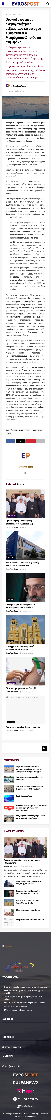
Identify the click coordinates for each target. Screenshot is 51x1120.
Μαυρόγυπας (37, 430)
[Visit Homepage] (25, 3)
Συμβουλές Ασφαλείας (24, 796)
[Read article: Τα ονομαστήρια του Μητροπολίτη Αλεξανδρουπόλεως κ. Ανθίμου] (25, 587)
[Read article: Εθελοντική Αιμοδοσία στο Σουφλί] (25, 671)
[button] (26, 1030)
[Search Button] (47, 3)
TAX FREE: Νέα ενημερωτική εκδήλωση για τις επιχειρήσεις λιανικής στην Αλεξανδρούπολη (31, 808)
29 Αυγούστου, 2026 (27, 527)
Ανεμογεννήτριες (17, 430)
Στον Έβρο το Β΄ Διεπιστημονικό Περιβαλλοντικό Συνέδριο (24, 1003)
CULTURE (10, 599)
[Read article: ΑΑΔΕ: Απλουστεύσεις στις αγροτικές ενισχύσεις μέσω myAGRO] (25, 545)
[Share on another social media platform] (40, 441)
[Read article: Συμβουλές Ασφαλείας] (9, 798)
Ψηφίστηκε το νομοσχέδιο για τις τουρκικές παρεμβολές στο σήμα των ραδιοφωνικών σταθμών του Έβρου (29, 769)
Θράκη (28, 430)
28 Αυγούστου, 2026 (27, 692)
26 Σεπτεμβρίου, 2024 (16, 91)
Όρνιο (9, 434)
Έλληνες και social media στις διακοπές (23, 727)
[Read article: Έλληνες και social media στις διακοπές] (25, 710)
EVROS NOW (16, 15)
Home (8, 15)
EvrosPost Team (19, 86)
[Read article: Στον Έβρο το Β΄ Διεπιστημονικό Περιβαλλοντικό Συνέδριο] (25, 629)
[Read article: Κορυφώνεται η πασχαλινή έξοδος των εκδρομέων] (9, 779)
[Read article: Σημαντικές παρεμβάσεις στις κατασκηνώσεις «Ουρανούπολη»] (25, 503)
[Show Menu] (3, 3)
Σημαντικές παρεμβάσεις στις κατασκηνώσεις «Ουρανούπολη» (26, 987)
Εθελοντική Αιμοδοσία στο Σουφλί (21, 688)
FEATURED (11, 557)
